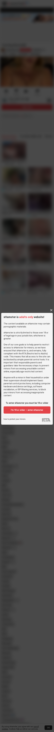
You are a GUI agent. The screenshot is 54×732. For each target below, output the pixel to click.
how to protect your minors (15, 419)
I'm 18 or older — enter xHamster (27, 410)
